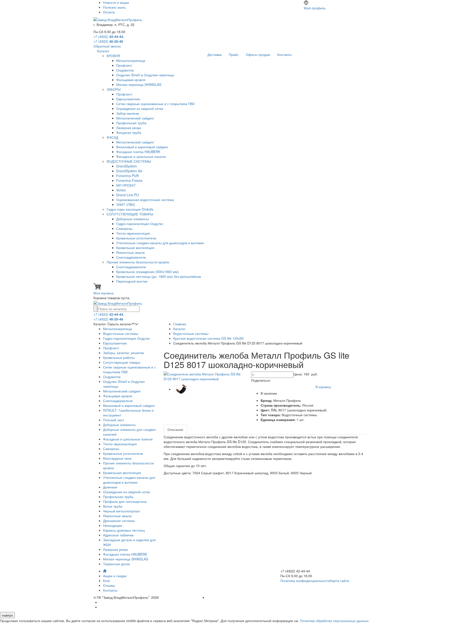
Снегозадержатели (131, 257)
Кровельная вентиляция (135, 247)
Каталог (103, 50)
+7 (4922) (108, 36)
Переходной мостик (131, 281)
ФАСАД (112, 137)
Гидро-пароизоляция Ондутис (139, 223)
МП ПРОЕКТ (126, 185)
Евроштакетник (128, 98)
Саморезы (124, 228)
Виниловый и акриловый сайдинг (142, 146)
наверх (7, 615)
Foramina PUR (127, 175)
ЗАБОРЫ (114, 89)
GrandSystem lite (129, 170)
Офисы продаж (258, 54)
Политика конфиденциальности (305, 580)
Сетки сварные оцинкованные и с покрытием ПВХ (155, 103)
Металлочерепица (130, 60)
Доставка (214, 54)
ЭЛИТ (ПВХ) (125, 204)
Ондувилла (125, 70)
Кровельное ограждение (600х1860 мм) (147, 271)
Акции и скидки (114, 575)
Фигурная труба (128, 132)
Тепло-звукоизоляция (133, 233)
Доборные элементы (132, 218)
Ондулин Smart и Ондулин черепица (145, 74)
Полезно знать (114, 7)
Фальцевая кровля (130, 79)
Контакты (284, 54)
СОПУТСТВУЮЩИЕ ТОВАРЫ (130, 214)
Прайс (234, 54)
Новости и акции (116, 2)
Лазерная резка (128, 127)
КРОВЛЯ (113, 55)
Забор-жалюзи (127, 113)
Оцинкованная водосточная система (145, 199)
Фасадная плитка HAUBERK (138, 151)
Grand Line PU (127, 194)
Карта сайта (339, 580)
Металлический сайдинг (135, 118)
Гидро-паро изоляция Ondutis (130, 209)
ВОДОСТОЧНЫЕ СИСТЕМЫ (129, 161)
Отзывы (109, 585)
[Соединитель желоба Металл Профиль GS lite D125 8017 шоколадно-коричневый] (204, 376)
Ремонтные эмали (130, 252)
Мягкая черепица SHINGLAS (138, 84)
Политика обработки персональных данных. (334, 620)
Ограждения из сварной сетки (139, 108)
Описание (175, 429)
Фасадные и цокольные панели (141, 156)
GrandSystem (126, 166)
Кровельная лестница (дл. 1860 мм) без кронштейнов (158, 276)
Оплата (109, 12)
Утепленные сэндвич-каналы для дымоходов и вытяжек (160, 242)
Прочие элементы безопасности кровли (138, 262)
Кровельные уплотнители (136, 238)
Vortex (121, 190)
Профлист (124, 65)
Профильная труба (131, 122)
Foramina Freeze (129, 180)
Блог (106, 580)
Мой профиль (315, 8)
